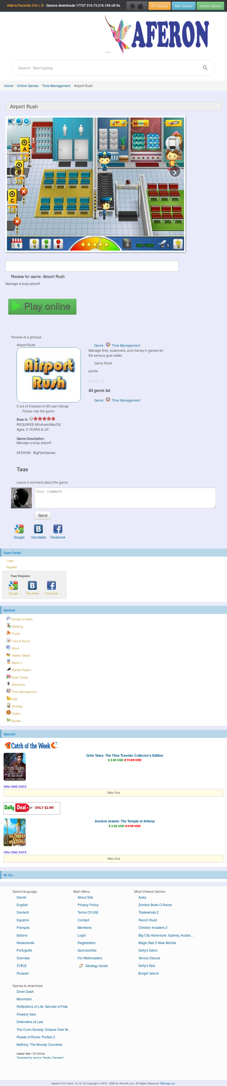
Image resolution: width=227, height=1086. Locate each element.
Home (8, 85)
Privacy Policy (88, 904)
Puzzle (15, 633)
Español (23, 919)
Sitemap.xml (167, 1083)
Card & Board (20, 641)
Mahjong (17, 626)
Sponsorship (87, 950)
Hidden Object (20, 655)
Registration (87, 942)
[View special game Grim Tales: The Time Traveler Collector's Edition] (15, 767)
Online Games (210, 5)
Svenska (23, 957)
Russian (23, 973)
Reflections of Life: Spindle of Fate (42, 1006)
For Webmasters (90, 957)
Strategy (17, 706)
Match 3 (16, 663)
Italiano (22, 935)
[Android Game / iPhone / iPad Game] (137, 5)
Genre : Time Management (117, 345)
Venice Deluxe (149, 957)
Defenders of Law (30, 1021)
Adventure (18, 684)
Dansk (21, 897)
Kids (14, 699)
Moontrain (24, 998)
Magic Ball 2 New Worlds (157, 942)
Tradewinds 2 (148, 912)
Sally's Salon (148, 950)
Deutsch (23, 912)
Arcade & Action (22, 619)
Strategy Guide (96, 965)
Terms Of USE (88, 912)
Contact (83, 919)
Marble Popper (21, 670)
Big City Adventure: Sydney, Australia (166, 935)
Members (85, 927)
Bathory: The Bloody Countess (39, 1044)
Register (11, 567)
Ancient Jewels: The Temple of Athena (125, 821)
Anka (142, 897)
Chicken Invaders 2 (152, 927)
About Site (85, 897)
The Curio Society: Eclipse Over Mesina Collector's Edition (46, 1029)
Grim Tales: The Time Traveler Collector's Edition (124, 755)
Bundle (16, 721)
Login (10, 561)
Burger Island (148, 973)
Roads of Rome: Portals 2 (36, 1036)
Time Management (56, 85)
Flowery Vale (26, 1014)
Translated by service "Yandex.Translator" (40, 1057)
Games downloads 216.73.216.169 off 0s (63, 5)
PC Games (159, 5)
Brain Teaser (20, 677)
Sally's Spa (146, 965)
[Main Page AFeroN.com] (158, 34)
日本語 (22, 965)
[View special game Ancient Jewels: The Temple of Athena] (15, 833)
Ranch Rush (147, 919)
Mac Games (184, 5)
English (22, 904)
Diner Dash (25, 991)
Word (15, 648)
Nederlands (25, 942)
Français (23, 927)
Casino (16, 713)
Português (24, 950)
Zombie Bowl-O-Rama (155, 904)
